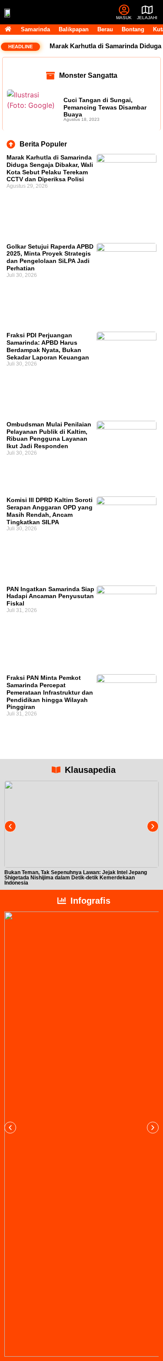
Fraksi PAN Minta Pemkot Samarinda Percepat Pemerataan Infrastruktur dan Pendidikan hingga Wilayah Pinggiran (50, 692)
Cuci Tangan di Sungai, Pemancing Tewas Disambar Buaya (104, 107)
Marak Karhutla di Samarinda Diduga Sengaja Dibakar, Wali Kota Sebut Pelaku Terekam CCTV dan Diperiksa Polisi (50, 168)
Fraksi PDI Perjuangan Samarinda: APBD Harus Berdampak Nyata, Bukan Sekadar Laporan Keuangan (48, 346)
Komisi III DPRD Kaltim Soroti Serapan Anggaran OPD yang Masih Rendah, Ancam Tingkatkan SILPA (50, 510)
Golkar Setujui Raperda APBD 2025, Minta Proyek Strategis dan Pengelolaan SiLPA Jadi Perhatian (50, 257)
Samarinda (35, 29)
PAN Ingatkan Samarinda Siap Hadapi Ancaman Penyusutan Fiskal (50, 596)
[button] (10, 826)
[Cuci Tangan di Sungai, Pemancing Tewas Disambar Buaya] (33, 108)
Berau (105, 29)
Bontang (133, 29)
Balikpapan (74, 29)
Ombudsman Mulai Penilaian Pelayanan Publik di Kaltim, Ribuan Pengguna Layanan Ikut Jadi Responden (49, 435)
